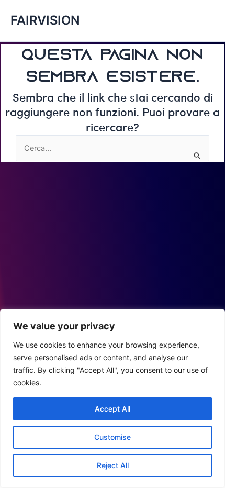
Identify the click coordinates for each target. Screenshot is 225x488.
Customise (112, 436)
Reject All (113, 465)
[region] (112, 398)
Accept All (112, 408)
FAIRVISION (45, 20)
